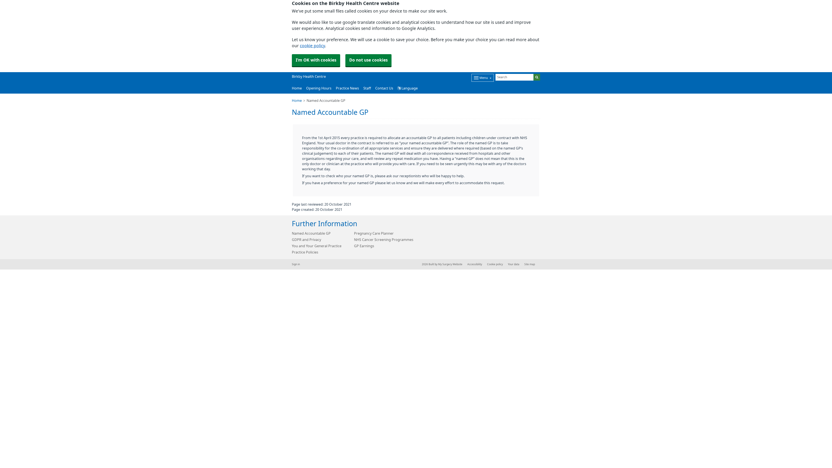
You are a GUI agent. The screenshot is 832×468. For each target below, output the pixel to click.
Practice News (347, 88)
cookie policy (312, 46)
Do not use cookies (368, 60)
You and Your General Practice (316, 246)
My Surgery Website (450, 264)
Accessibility (474, 264)
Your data (513, 264)
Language (409, 88)
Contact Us (384, 88)
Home (297, 88)
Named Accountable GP (311, 233)
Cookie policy (495, 264)
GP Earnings (364, 246)
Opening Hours (319, 88)
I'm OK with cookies (316, 60)
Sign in (296, 264)
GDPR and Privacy (306, 239)
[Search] (536, 77)
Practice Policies (305, 252)
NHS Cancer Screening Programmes (383, 239)
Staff (367, 88)
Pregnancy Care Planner (374, 233)
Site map (529, 264)
